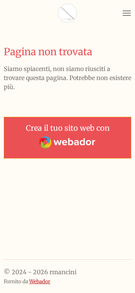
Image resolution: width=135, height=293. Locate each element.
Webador (39, 281)
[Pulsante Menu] (126, 13)
